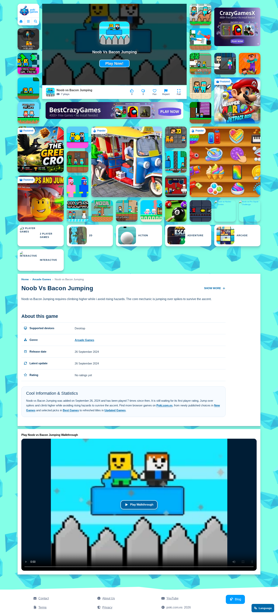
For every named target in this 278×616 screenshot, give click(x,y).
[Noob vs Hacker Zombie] (225, 211)
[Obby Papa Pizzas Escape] (176, 186)
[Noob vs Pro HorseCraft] (200, 14)
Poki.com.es (164, 405)
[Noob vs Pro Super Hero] (200, 113)
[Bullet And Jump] (200, 211)
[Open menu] (28, 21)
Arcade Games (41, 279)
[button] (179, 92)
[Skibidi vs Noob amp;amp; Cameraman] (225, 63)
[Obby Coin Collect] (77, 137)
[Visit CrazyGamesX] (237, 27)
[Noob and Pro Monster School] (77, 162)
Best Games (71, 410)
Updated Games (115, 410)
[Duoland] (151, 211)
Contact (43, 598)
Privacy (107, 607)
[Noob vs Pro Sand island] (200, 88)
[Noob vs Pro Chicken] (126, 211)
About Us (108, 598)
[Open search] (35, 21)
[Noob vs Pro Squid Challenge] (249, 211)
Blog (238, 599)
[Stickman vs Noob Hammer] (200, 39)
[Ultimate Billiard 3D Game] (176, 211)
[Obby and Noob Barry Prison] (176, 137)
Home (25, 279)
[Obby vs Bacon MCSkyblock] (200, 63)
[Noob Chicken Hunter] (102, 211)
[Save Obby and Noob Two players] (176, 162)
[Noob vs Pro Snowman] (77, 211)
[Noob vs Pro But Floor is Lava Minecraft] (249, 63)
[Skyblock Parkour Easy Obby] (28, 88)
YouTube (172, 598)
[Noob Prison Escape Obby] (28, 39)
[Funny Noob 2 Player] (28, 113)
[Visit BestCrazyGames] (114, 113)
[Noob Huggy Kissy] (77, 186)
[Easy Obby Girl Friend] (28, 63)
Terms (42, 607)
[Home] (28, 11)
